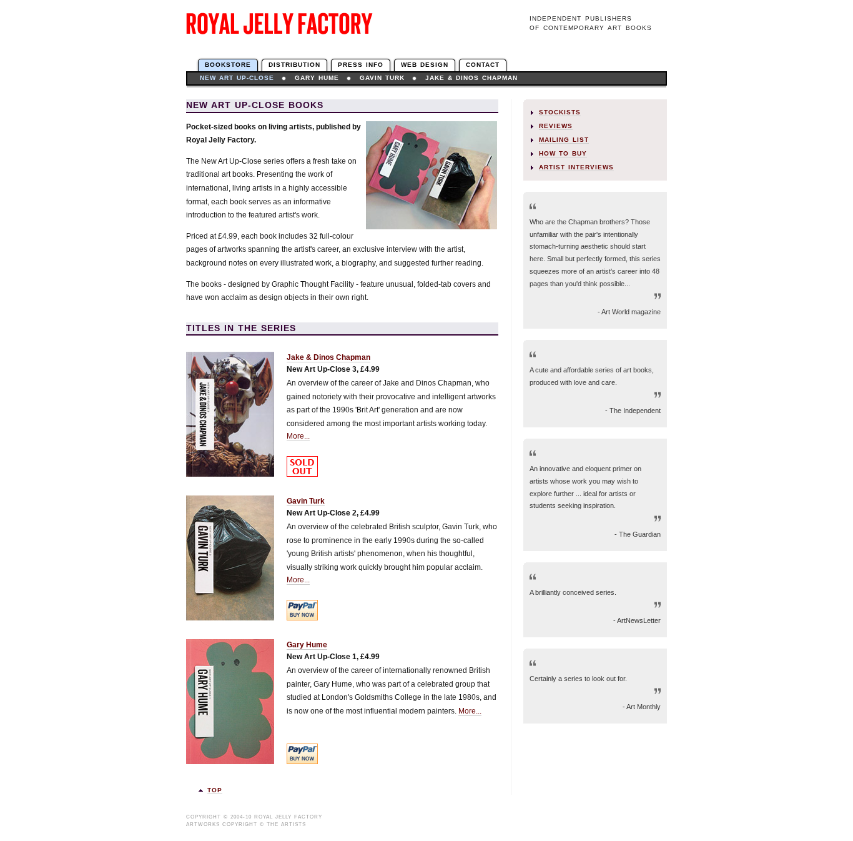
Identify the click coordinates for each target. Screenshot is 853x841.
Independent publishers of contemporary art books (591, 23)
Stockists (560, 112)
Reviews (556, 125)
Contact (483, 64)
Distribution (294, 64)
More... (298, 436)
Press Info (360, 64)
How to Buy (563, 153)
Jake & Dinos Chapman (471, 77)
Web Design (424, 64)
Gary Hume (317, 77)
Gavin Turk (382, 77)
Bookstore (228, 64)
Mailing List (564, 139)
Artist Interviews (576, 167)
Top (214, 790)
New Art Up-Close (237, 77)
